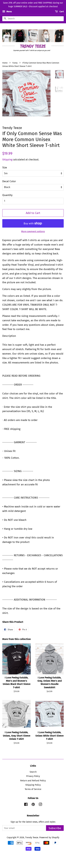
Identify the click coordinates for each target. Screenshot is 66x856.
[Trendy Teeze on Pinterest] (33, 805)
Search (33, 771)
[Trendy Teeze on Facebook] (26, 805)
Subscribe (55, 828)
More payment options (33, 231)
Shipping (7, 159)
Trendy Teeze (31, 837)
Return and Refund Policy (33, 780)
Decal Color (9, 181)
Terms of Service (33, 789)
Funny (14, 63)
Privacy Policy (33, 776)
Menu (9, 11)
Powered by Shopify (49, 837)
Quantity (7, 195)
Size (4, 167)
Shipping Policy (33, 784)
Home (5, 63)
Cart (61, 11)
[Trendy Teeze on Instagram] (40, 805)
